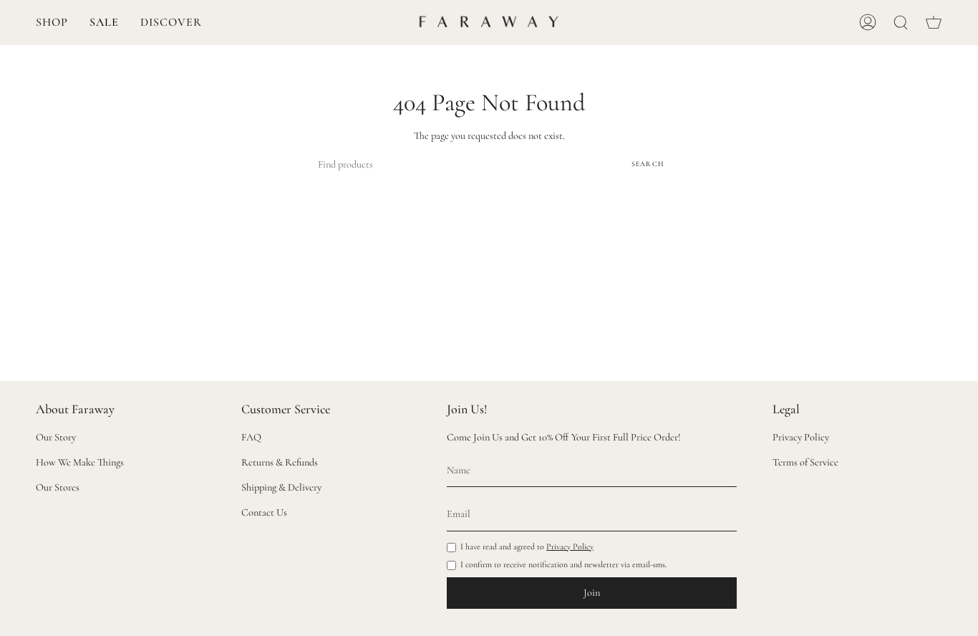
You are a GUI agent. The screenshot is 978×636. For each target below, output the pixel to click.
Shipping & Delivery (281, 487)
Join (592, 593)
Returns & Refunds (279, 462)
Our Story (56, 437)
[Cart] (933, 22)
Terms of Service (805, 462)
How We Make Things (80, 462)
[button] (52, 22)
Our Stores (57, 487)
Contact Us (264, 512)
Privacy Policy (570, 546)
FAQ (251, 437)
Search (647, 164)
